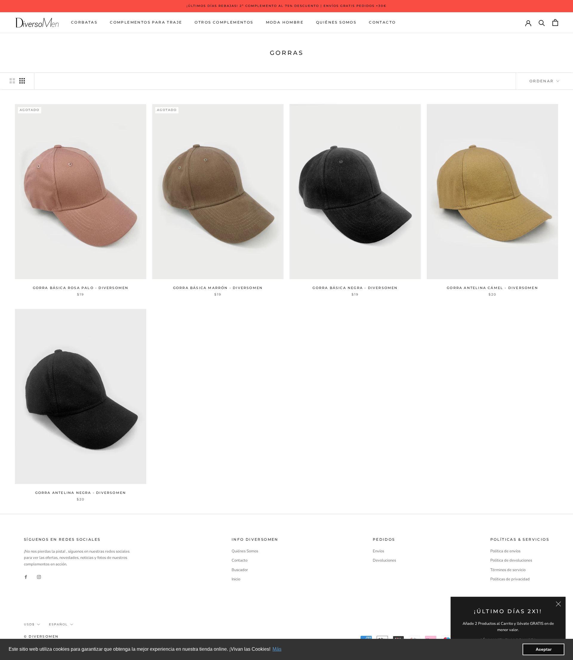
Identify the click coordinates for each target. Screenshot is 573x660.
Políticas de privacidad (510, 579)
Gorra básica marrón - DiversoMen (218, 288)
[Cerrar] (558, 604)
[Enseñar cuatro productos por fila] (22, 81)
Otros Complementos (224, 22)
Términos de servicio (508, 570)
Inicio (236, 579)
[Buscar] (542, 22)
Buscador (240, 570)
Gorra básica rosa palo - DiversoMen (81, 288)
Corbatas (84, 22)
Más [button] (276, 649)
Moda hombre (285, 22)
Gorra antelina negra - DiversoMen (80, 493)
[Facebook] (26, 577)
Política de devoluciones (511, 560)
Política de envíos (505, 551)
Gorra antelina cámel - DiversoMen (492, 288)
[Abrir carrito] (555, 22)
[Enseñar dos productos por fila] (12, 81)
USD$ (29, 624)
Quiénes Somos (336, 22)
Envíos (378, 551)
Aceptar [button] (544, 649)
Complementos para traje (146, 22)
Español (58, 624)
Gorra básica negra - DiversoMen (355, 288)
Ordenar (542, 81)
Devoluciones (384, 560)
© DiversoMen (41, 636)
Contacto (382, 22)
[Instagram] (39, 577)
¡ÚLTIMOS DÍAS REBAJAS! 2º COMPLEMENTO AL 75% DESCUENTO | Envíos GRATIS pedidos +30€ (286, 6)
